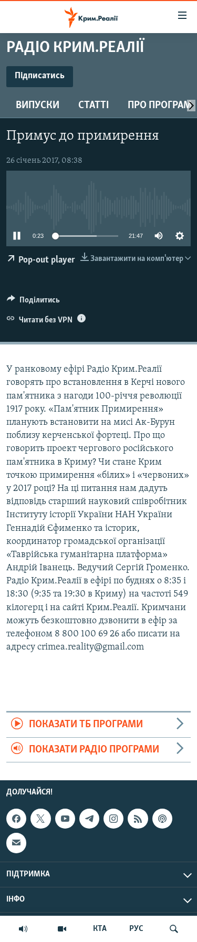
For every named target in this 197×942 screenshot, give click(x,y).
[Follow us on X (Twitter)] (40, 819)
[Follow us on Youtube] (65, 819)
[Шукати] (174, 929)
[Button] (33, 302)
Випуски (37, 105)
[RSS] (138, 819)
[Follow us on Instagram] (113, 819)
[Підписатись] (16, 843)
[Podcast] (162, 819)
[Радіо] (23, 929)
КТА (100, 929)
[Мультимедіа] (62, 929)
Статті (93, 105)
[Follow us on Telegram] (89, 819)
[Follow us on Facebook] (16, 819)
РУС (136, 929)
